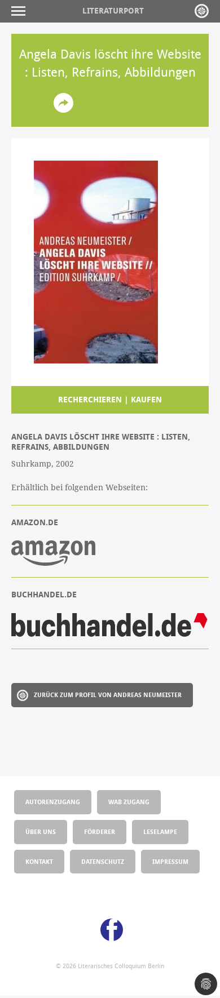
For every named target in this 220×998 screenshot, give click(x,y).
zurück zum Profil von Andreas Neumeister (108, 694)
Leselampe (160, 831)
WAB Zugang (128, 801)
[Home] (202, 11)
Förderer (99, 831)
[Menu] (21, 11)
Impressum (170, 861)
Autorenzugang (52, 801)
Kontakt (39, 861)
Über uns (40, 831)
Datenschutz (102, 861)
